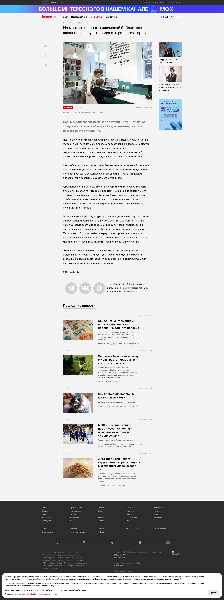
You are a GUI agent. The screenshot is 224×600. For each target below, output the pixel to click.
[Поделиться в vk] (45, 46)
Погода (101, 521)
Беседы (101, 508)
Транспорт (158, 508)
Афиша (156, 514)
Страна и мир (131, 517)
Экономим (130, 508)
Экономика (111, 17)
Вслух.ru (49, 16)
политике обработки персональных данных (39, 594)
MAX (136, 291)
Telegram (126, 288)
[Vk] (56, 542)
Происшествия (79, 17)
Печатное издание (77, 532)
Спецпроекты (47, 532)
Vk (110, 291)
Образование (131, 514)
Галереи (73, 529)
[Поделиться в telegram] (45, 65)
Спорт (100, 514)
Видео (44, 529)
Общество (96, 17)
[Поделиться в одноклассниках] (45, 55)
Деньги (45, 514)
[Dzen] (140, 542)
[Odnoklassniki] (84, 542)
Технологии (74, 517)
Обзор (100, 511)
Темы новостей (132, 529)
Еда (127, 521)
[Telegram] (112, 542)
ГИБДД (101, 532)
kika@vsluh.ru (119, 566)
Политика (130, 511)
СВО (65, 17)
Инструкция (47, 521)
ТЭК (71, 521)
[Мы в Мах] (165, 17)
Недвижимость (76, 511)
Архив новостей (160, 529)
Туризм (101, 517)
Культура (157, 511)
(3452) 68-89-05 (121, 555)
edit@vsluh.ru (119, 558)
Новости (73, 23)
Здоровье (158, 517)
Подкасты (74, 514)
